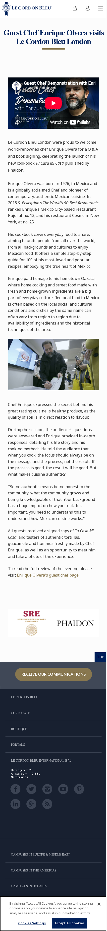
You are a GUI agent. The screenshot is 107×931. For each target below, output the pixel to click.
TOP (101, 657)
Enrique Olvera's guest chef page (48, 575)
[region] (53, 913)
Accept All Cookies (69, 923)
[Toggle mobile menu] (100, 9)
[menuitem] (74, 9)
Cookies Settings (32, 923)
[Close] (99, 904)
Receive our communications (53, 674)
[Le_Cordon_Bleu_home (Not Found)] (28, 9)
